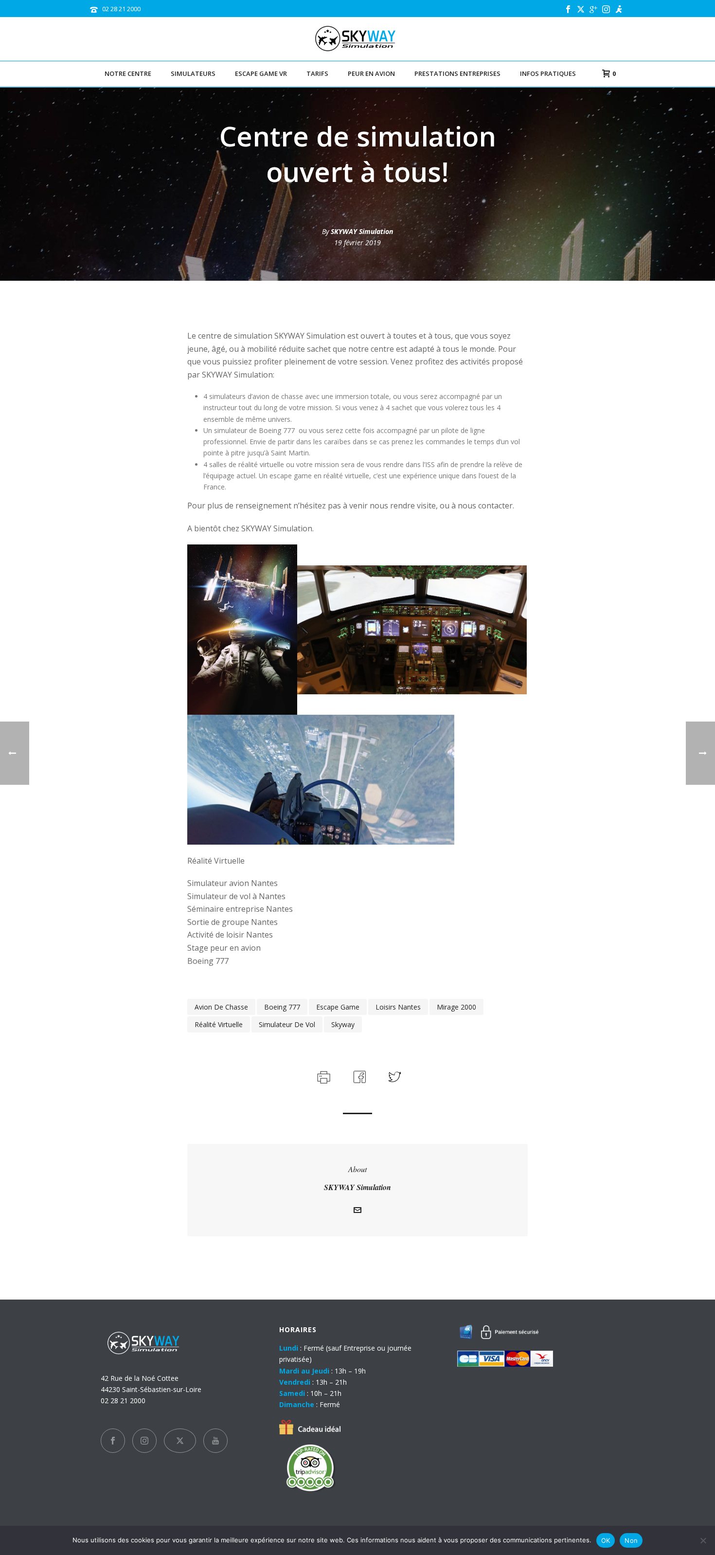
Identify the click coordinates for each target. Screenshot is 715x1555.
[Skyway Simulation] (358, 39)
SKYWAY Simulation (362, 231)
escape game (337, 1007)
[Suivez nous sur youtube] (215, 1440)
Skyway (343, 1024)
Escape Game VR (261, 73)
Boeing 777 (282, 1007)
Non (631, 1540)
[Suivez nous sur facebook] (113, 1440)
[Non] (703, 1540)
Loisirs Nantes (398, 1007)
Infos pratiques (548, 73)
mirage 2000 (456, 1007)
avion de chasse (221, 1007)
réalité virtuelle (219, 1024)
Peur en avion (371, 73)
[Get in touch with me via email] (357, 1211)
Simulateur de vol (287, 1024)
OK (605, 1540)
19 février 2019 (357, 242)
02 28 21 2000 (121, 8)
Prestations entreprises (457, 73)
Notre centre (128, 73)
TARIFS (317, 73)
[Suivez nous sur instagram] (144, 1440)
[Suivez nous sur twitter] (180, 1440)
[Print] (323, 1076)
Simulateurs (193, 73)
